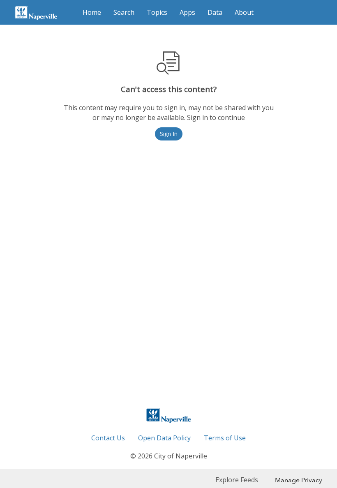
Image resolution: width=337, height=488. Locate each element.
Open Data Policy (164, 437)
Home (92, 12)
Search (123, 12)
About (244, 12)
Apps (187, 12)
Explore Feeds (236, 479)
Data (215, 12)
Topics (157, 12)
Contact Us (108, 437)
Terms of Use (225, 437)
